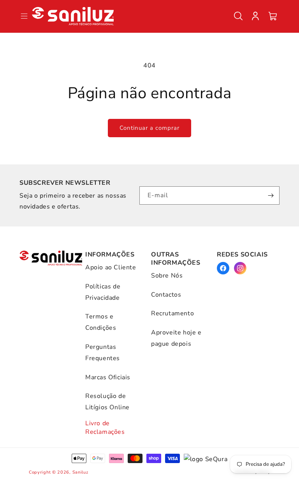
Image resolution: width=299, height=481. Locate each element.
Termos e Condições (100, 322)
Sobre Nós (167, 275)
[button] (238, 16)
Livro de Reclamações (105, 427)
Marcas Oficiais (107, 377)
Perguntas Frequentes (102, 353)
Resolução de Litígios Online (107, 402)
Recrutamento (172, 313)
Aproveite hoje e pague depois (176, 338)
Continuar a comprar (149, 128)
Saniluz (80, 472)
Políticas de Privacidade (102, 292)
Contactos (166, 294)
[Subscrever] (270, 195)
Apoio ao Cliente (110, 267)
